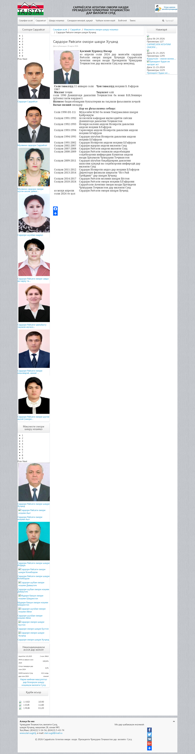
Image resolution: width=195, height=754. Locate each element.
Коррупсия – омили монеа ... (161, 58)
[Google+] (149, 743)
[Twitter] (149, 734)
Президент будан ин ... (158, 72)
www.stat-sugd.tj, (28, 732)
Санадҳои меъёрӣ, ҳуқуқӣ (80, 20)
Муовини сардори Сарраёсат (32, 145)
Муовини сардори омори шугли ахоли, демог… (30, 190)
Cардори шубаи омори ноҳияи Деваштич (33, 590)
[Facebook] (97, 208)
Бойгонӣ (122, 20)
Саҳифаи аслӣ (26, 20)
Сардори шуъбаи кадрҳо (30, 234)
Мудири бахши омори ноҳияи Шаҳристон (33, 603)
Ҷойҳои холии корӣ (105, 20)
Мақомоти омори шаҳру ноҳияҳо (101, 29)
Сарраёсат (41, 20)
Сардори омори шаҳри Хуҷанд (33, 639)
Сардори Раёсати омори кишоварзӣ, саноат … (30, 371)
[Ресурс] (149, 748)
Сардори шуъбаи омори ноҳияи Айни (30, 616)
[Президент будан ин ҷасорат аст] (161, 62)
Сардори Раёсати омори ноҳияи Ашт (30, 518)
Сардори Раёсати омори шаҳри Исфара (34, 564)
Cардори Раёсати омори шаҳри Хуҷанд (34, 505)
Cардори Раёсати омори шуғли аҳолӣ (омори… (33, 417)
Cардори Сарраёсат (28, 101)
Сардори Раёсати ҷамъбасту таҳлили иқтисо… (32, 325)
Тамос (133, 20)
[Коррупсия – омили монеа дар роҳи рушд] (148, 49)
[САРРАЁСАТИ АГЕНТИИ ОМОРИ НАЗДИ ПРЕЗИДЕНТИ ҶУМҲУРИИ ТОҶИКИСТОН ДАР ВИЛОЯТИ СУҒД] (148, 35)
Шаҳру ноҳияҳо (56, 20)
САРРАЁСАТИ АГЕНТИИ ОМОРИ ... (159, 46)
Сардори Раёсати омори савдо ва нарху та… (33, 279)
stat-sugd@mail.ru (53, 732)
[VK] (149, 739)
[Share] (97, 213)
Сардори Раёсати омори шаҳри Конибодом (34, 577)
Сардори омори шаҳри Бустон (33, 628)
